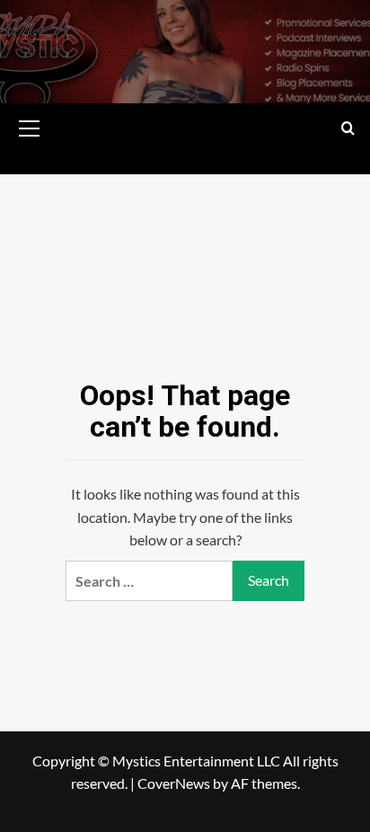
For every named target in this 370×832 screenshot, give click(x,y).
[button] (30, 125)
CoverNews (173, 783)
